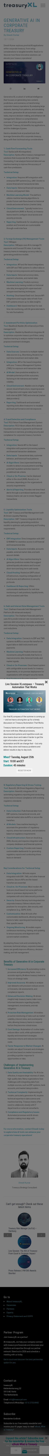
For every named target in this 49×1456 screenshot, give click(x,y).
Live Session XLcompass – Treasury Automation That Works (24, 685)
